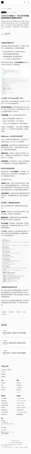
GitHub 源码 (3, 429)
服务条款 (3, 376)
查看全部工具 (4, 414)
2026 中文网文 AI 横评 (22, 412)
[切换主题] (24, 2)
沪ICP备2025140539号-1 (15, 440)
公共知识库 (19, 387)
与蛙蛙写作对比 (20, 409)
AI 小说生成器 (4, 412)
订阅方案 (3, 387)
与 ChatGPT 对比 (20, 403)
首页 (2, 8)
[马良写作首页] (2, 2)
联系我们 (19, 389)
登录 (2, 385)
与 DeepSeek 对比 (20, 405)
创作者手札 (19, 385)
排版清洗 (3, 407)
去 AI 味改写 (4, 398)
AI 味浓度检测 (4, 403)
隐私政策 (3, 374)
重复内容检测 (4, 409)
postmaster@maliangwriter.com (8, 447)
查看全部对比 (20, 414)
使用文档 (19, 382)
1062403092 (5, 422)
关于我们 (3, 372)
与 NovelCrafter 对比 (21, 400)
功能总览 (3, 389)
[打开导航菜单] (28, 2)
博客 (5, 8)
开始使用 (3, 382)
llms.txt (18, 392)
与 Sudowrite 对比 (20, 398)
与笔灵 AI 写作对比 (21, 407)
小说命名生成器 (4, 405)
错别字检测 (3, 400)
